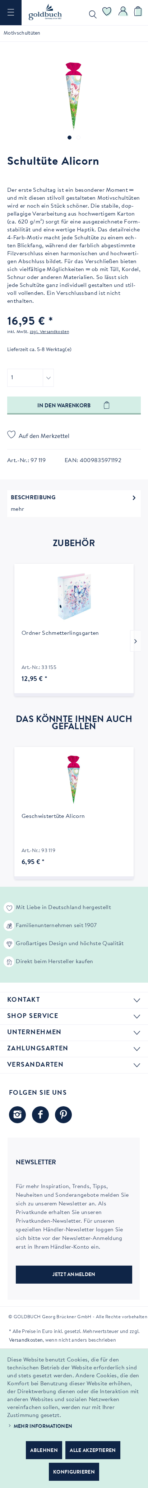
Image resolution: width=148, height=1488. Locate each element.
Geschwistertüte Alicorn (53, 816)
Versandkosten (26, 1340)
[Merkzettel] (107, 12)
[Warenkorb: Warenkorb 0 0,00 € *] (139, 12)
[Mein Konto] (123, 12)
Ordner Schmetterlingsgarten (60, 633)
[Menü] (11, 12)
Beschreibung (33, 498)
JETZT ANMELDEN (73, 1274)
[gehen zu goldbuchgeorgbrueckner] (63, 1114)
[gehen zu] (69, 138)
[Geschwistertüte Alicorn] (74, 779)
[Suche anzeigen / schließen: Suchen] (91, 12)
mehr (17, 509)
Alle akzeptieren (93, 1450)
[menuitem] (11, 12)
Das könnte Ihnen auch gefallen (74, 723)
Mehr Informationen (43, 1426)
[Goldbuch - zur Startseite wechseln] (45, 12)
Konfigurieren (74, 1472)
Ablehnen (44, 1450)
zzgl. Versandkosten (49, 332)
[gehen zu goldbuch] (17, 1114)
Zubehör (74, 544)
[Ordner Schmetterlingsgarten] (74, 596)
